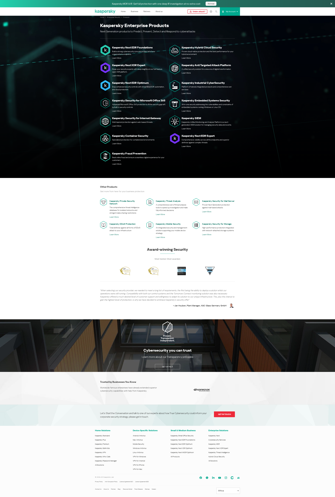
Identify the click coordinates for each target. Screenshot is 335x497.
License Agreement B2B (142, 481)
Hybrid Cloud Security (216, 457)
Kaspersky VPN (100, 452)
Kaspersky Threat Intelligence (219, 452)
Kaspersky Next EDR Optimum (130, 82)
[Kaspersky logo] (105, 11)
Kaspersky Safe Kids (102, 448)
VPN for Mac (137, 469)
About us (159, 11)
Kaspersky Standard (102, 436)
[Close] (331, 4)
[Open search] (216, 11)
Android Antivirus (139, 436)
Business (134, 11)
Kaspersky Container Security (130, 135)
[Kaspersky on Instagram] (225, 477)
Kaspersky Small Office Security (182, 436)
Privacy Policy (99, 481)
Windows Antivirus (139, 448)
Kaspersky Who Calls (102, 457)
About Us (106, 489)
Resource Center (127, 489)
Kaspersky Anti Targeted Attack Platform (206, 65)
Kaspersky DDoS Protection (123, 224)
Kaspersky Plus (100, 440)
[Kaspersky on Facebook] (200, 477)
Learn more (116, 93)
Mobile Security (138, 444)
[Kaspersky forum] (238, 477)
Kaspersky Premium (102, 444)
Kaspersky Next (214, 436)
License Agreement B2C (126, 481)
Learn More (116, 58)
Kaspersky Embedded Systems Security (206, 100)
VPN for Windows (139, 457)
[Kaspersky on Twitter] (207, 477)
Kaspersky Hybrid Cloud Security (202, 47)
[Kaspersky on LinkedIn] (213, 477)
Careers (154, 489)
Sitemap (147, 489)
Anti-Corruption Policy (111, 481)
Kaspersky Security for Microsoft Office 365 (138, 100)
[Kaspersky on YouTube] (219, 477)
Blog (119, 489)
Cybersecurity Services (217, 440)
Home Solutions (102, 430)
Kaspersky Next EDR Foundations (132, 47)
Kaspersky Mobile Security (168, 224)
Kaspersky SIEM (191, 118)
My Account (231, 11)
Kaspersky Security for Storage (216, 224)
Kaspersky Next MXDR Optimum (182, 452)
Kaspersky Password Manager (106, 461)
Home (123, 11)
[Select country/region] (211, 11)
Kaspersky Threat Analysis (168, 201)
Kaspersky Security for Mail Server (218, 201)
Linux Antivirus (138, 452)
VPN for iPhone (138, 465)
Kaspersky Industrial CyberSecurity (203, 82)
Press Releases (138, 489)
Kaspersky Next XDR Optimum (181, 448)
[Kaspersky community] (232, 477)
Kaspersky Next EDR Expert (198, 135)
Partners (146, 11)
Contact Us (98, 489)
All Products (175, 457)
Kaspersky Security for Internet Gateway (136, 118)
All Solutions (99, 465)
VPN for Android (139, 461)
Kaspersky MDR (214, 444)
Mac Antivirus (138, 440)
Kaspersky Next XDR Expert (128, 65)
